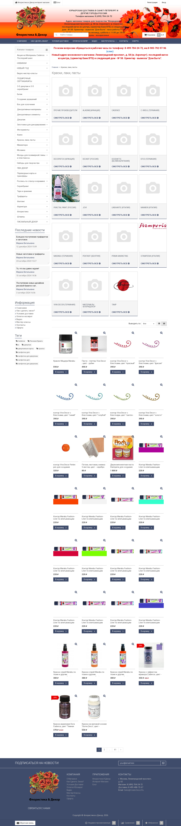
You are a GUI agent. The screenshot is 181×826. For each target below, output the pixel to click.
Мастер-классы (108, 41)
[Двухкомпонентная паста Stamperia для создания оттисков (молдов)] (122, 447)
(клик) (110, 51)
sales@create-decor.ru (134, 790)
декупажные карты (26, 349)
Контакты (123, 41)
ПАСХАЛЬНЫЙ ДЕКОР (27, 222)
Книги (19, 135)
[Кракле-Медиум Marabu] (65, 344)
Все (145, 324)
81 (115, 749)
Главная (55, 67)
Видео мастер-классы (27, 73)
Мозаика (21, 150)
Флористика (22, 211)
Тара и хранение (24, 191)
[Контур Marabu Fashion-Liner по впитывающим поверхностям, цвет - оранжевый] (65, 499)
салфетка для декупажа (28, 356)
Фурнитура (22, 206)
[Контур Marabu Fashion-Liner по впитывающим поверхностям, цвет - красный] (65, 551)
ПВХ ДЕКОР (22, 168)
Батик (19, 94)
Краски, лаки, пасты (26, 140)
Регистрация (152, 2)
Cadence (21, 341)
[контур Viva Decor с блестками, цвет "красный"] (122, 344)
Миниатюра (22, 145)
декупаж (27, 345)
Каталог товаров (25, 50)
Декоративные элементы (28, 114)
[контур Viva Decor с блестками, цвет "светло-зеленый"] (122, 395)
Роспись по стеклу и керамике (31, 181)
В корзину (59, 372)
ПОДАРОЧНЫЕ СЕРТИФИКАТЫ (24, 79)
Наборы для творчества (28, 163)
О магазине (22, 41)
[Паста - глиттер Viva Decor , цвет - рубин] (94, 344)
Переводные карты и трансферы (26, 174)
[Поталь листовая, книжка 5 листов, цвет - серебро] (94, 447)
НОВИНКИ (22, 63)
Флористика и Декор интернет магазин (33, 2)
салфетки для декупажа (28, 364)
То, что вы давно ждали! (27, 268)
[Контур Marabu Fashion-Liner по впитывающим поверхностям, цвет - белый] (94, 499)
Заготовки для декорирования (31, 124)
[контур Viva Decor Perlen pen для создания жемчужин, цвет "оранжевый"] (65, 447)
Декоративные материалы (29, 109)
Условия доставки (60, 41)
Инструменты (23, 130)
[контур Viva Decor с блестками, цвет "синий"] (65, 395)
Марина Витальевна (25, 243)
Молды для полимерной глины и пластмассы (31, 156)
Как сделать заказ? (39, 41)
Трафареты (22, 196)
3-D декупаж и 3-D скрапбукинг (25, 87)
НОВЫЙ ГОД (23, 68)
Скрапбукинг (23, 186)
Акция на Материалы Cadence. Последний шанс (31, 56)
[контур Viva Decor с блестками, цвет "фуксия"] (151, 344)
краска (41, 349)
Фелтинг (21, 201)
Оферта (135, 41)
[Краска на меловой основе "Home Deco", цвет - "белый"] (94, 707)
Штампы (21, 217)
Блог (58, 2)
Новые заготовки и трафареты (30, 254)
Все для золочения (26, 104)
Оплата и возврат (80, 41)
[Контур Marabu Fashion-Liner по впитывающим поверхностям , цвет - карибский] (151, 499)
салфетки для (24, 360)
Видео (94, 41)
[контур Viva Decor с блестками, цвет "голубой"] (94, 395)
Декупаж (21, 119)
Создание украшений (27, 99)
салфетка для (24, 352)
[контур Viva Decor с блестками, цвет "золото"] (151, 395)
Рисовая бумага (36, 341)
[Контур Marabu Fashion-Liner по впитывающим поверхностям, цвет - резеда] (94, 551)
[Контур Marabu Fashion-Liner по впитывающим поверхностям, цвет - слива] (151, 603)
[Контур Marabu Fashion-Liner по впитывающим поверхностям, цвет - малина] (151, 447)
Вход (164, 2)
